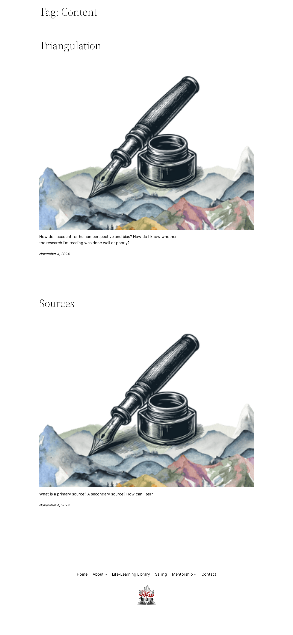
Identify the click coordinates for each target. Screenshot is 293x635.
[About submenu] (106, 574)
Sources (57, 303)
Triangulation (70, 45)
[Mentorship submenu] (195, 574)
